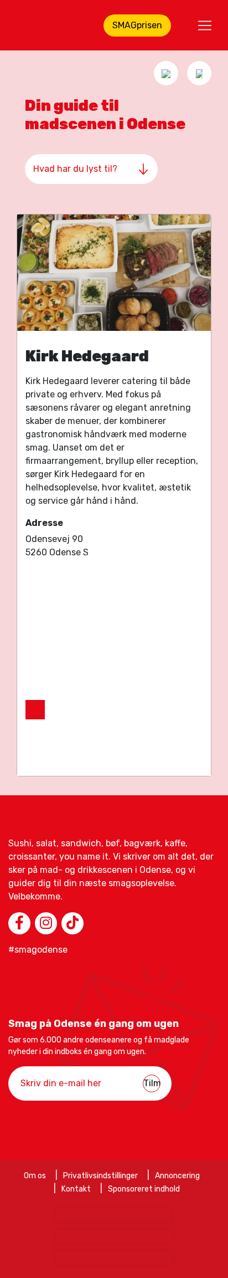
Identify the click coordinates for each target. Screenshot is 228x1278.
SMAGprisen (137, 25)
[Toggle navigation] (205, 25)
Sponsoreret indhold (144, 1189)
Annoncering (177, 1175)
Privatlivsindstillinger (100, 1175)
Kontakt (76, 1189)
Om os (35, 1175)
